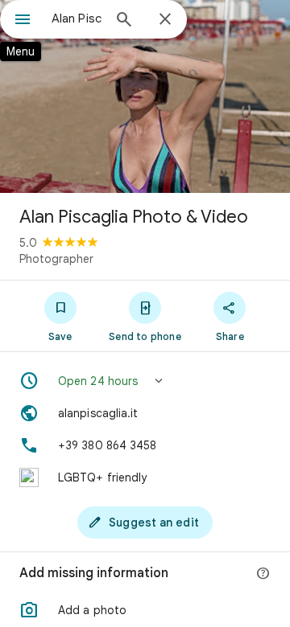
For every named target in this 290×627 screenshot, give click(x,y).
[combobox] (77, 18)
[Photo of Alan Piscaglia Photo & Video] (145, 96)
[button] (145, 381)
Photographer (56, 259)
